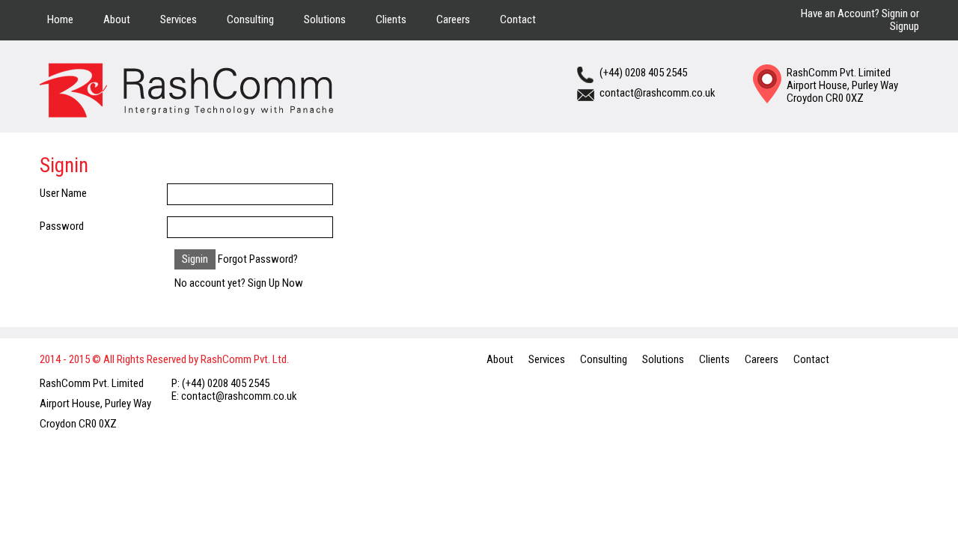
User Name (63, 193)
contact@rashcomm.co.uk (657, 93)
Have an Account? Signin (854, 13)
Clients (391, 19)
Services (178, 19)
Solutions (325, 19)
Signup (904, 26)
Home (60, 19)
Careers (453, 19)
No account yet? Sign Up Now (238, 283)
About (116, 19)
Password (62, 226)
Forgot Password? (258, 259)
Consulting (250, 19)
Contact (518, 19)
